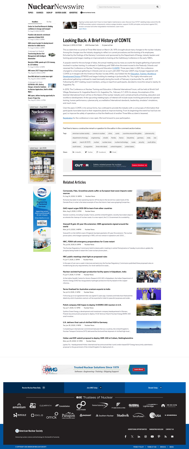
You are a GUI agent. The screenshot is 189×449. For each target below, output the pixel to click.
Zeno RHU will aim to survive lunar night (40, 76)
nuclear (96, 142)
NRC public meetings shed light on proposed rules (85, 256)
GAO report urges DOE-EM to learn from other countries (87, 208)
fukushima (130, 138)
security (141, 142)
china (110, 133)
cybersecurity (149, 133)
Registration (68, 118)
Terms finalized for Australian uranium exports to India (86, 289)
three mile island (101, 146)
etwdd (105, 138)
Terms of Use (152, 447)
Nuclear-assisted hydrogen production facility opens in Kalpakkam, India (94, 271)
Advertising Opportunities (137, 429)
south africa (151, 142)
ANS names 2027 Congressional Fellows (40, 70)
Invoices (163, 447)
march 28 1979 (85, 142)
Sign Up (49, 12)
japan (74, 142)
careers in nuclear (99, 133)
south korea (77, 146)
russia (133, 142)
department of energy (80, 138)
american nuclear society (81, 133)
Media (172, 447)
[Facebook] (125, 436)
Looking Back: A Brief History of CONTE (97, 40)
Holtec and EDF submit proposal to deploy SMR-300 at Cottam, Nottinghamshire (98, 338)
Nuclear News (90, 196)
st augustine (88, 146)
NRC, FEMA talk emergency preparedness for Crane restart (89, 241)
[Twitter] (132, 436)
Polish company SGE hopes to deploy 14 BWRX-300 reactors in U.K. (92, 304)
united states (129, 146)
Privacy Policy (138, 447)
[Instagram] (145, 436)
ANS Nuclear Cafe (91, 45)
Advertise (73, 12)
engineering (95, 138)
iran (155, 138)
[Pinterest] (159, 436)
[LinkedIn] (138, 436)
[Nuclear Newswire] (165, 436)
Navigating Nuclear (156, 429)
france (121, 138)
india (148, 138)
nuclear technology (121, 142)
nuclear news (106, 142)
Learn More (83, 29)
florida (113, 138)
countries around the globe (132, 133)
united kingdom (116, 146)
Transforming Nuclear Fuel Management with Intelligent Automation (37, 55)
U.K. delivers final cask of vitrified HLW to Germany (85, 322)
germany (140, 138)
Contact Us (170, 429)
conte (117, 133)
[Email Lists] (172, 436)
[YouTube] (152, 436)
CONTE (116, 68)
